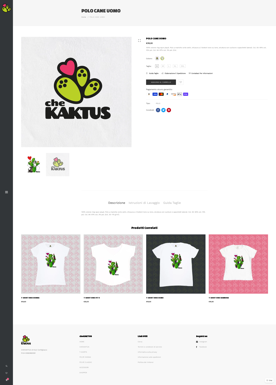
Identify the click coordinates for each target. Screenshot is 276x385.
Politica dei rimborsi (145, 362)
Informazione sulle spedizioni (149, 357)
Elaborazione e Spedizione (175, 73)
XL (175, 66)
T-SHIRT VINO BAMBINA (219, 298)
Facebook (203, 347)
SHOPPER (83, 373)
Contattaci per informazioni (202, 73)
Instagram (203, 342)
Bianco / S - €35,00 (126, 350)
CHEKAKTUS (84, 347)
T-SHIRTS (83, 352)
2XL (182, 66)
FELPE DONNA (85, 357)
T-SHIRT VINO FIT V (92, 298)
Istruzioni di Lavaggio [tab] (144, 203)
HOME (81, 342)
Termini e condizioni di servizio (150, 347)
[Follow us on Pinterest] (169, 110)
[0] (6, 380)
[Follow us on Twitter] (163, 110)
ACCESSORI (84, 367)
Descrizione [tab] (116, 203)
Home (83, 17)
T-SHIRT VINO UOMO (155, 298)
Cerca (140, 342)
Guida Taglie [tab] (172, 203)
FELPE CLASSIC (85, 362)
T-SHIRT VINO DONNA (30, 298)
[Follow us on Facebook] (158, 110)
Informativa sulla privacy (147, 352)
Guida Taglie (153, 73)
